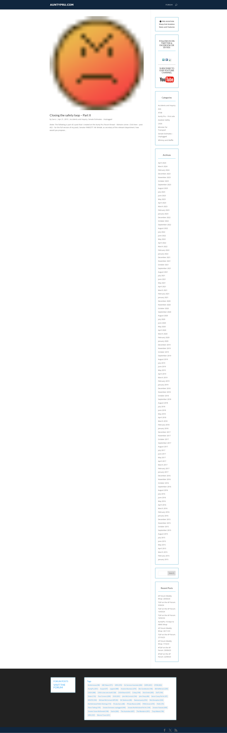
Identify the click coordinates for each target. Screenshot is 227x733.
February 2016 (163, 512)
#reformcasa (94, 685)
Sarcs (54, 119)
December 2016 (164, 476)
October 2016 (163, 483)
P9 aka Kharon (133, 704)
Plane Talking (94, 708)
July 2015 (161, 537)
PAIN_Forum (149, 704)
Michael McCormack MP (108, 700)
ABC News (107, 685)
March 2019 (162, 377)
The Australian (127, 711)
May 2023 (162, 199)
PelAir (160, 704)
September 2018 (164, 399)
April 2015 (162, 548)
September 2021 (164, 268)
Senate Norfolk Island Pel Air (139, 708)
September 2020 (164, 312)
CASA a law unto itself (107, 693)
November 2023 (164, 177)
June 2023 (162, 195)
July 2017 (161, 450)
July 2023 (161, 192)
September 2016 (164, 487)
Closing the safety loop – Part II (70, 115)
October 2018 (163, 396)
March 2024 (162, 166)
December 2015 (164, 519)
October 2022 (163, 221)
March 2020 (162, 334)
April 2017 (162, 461)
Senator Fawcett (160, 708)
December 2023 (164, 174)
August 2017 (163, 446)
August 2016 (163, 490)
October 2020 (163, 308)
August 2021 (163, 272)
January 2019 (163, 385)
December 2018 (164, 388)
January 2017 (163, 472)
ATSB (160, 113)
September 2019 (164, 356)
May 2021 (162, 283)
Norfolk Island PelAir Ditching (99, 704)
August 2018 (163, 403)
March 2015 (162, 552)
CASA (160, 124)
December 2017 (164, 432)
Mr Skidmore (126, 700)
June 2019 (162, 366)
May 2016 (162, 501)
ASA (159, 109)
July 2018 (161, 406)
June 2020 (162, 323)
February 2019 (163, 381)
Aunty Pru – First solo (166, 116)
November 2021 (164, 261)
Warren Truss (103, 715)
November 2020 (164, 305)
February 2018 (163, 425)
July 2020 (161, 319)
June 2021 (162, 279)
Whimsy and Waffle (165, 140)
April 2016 (162, 505)
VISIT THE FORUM (59, 686)
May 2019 (162, 370)
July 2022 (161, 232)
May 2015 (162, 545)
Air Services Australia (133, 685)
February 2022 (163, 250)
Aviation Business (128, 689)
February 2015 (163, 556)
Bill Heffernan (161, 689)
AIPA (118, 685)
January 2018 (163, 428)
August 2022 (163, 228)
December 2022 (164, 217)
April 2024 (162, 163)
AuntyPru (93, 689)
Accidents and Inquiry (78, 119)
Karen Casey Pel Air (159, 696)
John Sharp (144, 696)
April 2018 (162, 417)
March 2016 (162, 508)
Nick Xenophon (156, 700)
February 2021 (163, 294)
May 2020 (162, 326)
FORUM (169, 5)
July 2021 (161, 275)
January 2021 (163, 297)
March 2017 (162, 465)
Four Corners (104, 696)
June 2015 (162, 541)
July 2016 (161, 494)
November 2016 (164, 479)
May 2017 (162, 457)
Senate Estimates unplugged (114, 708)
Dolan (92, 696)
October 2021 (163, 265)
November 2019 (164, 348)
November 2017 (164, 435)
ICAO (116, 696)
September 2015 (164, 530)
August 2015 (163, 534)
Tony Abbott (158, 711)
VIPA (91, 715)
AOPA (148, 685)
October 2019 (163, 352)
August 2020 (163, 315)
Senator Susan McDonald (98, 711)
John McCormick (129, 696)
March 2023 (162, 206)
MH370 (92, 700)
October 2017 (163, 439)
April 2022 (162, 243)
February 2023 (163, 210)
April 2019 (162, 374)
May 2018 (162, 414)
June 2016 (162, 497)
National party (140, 700)
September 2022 (164, 225)
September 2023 (164, 184)
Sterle (115, 711)
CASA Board (124, 693)
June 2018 (162, 410)
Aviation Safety (164, 120)
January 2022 (163, 254)
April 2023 (162, 203)
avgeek (114, 689)
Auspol (104, 689)
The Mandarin (143, 711)
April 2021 (162, 286)
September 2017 (164, 443)
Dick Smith (148, 693)
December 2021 (164, 257)
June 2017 (162, 454)
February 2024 (163, 170)
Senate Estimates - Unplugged (100, 119)
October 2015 (163, 526)
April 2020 (162, 330)
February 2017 (163, 468)
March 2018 (162, 421)
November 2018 (164, 392)
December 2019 (164, 345)
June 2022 (162, 235)
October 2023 (163, 181)
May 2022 (162, 239)
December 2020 (164, 301)
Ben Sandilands (146, 689)
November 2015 (164, 523)
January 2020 (163, 341)
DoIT (159, 693)
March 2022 (162, 246)
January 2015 (163, 559)
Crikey (136, 693)
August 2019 (163, 359)
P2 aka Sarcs (119, 704)
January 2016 (163, 516)
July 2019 (161, 363)
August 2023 (163, 188)
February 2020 (163, 337)
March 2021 (162, 290)
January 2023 (163, 214)
